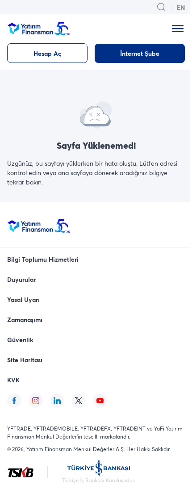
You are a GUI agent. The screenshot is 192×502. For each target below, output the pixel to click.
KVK (13, 380)
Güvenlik (20, 339)
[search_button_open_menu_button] (161, 7)
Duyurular (21, 279)
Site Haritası (24, 360)
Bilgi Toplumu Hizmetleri (43, 259)
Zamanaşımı (24, 319)
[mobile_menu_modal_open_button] (178, 28)
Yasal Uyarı (23, 299)
